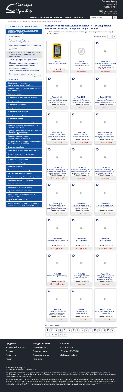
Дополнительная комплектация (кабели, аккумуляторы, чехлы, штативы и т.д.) (24, 204)
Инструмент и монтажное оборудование (24, 150)
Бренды (9, 351)
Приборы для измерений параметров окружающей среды (41, 22)
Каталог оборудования (41, 17)
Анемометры (14, 36)
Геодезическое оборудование (20, 173)
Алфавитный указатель (16, 347)
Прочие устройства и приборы (20, 191)
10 (86, 330)
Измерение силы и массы (18, 111)
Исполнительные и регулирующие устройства (21, 155)
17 (47, 335)
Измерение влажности (17, 104)
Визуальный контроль (16, 184)
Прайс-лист (11, 355)
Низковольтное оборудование (20, 163)
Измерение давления (16, 101)
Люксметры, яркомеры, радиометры (23, 60)
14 (104, 330)
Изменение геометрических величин (22, 97)
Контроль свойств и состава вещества (23, 122)
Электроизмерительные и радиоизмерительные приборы (20, 84)
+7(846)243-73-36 (110, 7)
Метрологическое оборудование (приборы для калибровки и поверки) (25, 142)
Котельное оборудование (18, 159)
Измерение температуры (18, 115)
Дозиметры (13, 49)
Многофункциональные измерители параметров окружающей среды (23, 64)
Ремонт (68, 17)
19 (56, 335)
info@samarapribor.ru (109, 13)
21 (65, 335)
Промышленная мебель (17, 200)
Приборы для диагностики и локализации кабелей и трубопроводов (24, 132)
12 (95, 330)
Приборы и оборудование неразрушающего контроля (19, 137)
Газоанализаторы (15, 94)
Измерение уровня (15, 118)
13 (99, 330)
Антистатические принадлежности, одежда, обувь (22, 195)
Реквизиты (37, 359)
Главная (9, 22)
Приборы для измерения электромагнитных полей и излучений (24, 69)
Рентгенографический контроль (20, 180)
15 (108, 330)
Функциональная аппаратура (19, 170)
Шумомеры (13, 79)
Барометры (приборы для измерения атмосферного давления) (24, 41)
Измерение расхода (16, 108)
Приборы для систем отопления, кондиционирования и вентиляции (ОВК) (25, 75)
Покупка (58, 17)
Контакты (78, 17)
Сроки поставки (40, 351)
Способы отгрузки (41, 355)
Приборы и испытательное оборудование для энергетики (24, 89)
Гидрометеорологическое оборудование (25, 45)
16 (112, 330)
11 (91, 330)
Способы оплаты (40, 347)
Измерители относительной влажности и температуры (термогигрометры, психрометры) (25, 54)
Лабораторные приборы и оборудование (24, 177)
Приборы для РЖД (15, 166)
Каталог (16, 22)
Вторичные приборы (16, 147)
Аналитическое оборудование (20, 187)
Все (46, 325)
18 (52, 335)
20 (60, 335)
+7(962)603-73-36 (110, 11)
